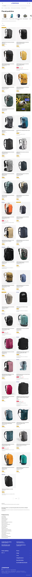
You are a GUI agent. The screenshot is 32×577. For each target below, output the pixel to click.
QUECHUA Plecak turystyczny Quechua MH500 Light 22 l (8, 174)
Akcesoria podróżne (4, 519)
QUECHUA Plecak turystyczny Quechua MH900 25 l (8, 131)
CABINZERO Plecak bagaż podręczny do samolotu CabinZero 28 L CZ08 (22, 352)
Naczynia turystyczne (5, 535)
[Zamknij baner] (29, 1)
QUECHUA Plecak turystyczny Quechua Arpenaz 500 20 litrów (22, 87)
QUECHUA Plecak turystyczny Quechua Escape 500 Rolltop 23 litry (22, 423)
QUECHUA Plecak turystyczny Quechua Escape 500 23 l (8, 352)
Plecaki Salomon (4, 527)
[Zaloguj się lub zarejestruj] (28, 3)
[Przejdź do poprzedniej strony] (13, 498)
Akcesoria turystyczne (5, 537)
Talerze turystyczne (4, 525)
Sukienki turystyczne (4, 518)
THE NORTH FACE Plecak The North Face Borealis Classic (8, 262)
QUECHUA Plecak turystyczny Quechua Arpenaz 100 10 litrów (8, 87)
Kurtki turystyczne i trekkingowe (6, 536)
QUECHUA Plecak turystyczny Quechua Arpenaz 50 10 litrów (22, 217)
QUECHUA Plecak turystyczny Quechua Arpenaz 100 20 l (8, 109)
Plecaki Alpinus (4, 516)
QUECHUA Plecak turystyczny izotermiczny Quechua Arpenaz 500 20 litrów (9, 423)
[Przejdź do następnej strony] (19, 498)
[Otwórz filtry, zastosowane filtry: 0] (3, 23)
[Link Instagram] (4, 552)
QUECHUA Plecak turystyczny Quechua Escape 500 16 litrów (22, 174)
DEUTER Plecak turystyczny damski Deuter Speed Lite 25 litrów (23, 375)
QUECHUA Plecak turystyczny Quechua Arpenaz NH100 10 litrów (22, 64)
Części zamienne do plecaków (6, 533)
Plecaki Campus (4, 517)
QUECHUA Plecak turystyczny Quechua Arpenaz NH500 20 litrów (8, 64)
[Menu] (2, 3)
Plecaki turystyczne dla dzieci (18, 19)
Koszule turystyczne (4, 526)
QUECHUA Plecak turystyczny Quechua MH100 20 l (8, 43)
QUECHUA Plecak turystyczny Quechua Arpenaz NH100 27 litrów (8, 329)
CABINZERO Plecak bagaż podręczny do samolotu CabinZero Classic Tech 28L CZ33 (22, 397)
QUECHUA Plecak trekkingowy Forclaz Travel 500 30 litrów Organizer (8, 241)
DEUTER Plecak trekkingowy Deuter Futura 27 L (23, 131)
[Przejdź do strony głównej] (15, 3)
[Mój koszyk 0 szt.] (29, 3)
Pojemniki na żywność (5, 528)
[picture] (9, 34)
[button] (8, 221)
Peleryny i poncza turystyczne (6, 524)
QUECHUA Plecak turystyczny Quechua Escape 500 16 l (22, 329)
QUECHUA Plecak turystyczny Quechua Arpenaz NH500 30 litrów (22, 43)
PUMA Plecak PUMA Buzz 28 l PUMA (7, 489)
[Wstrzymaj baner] (28, 1)
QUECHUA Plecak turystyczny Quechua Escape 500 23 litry (8, 152)
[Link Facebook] (2, 552)
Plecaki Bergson (4, 534)
